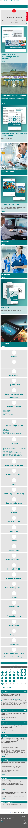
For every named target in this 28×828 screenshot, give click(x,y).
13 (13, 675)
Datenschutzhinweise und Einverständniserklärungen (14, 655)
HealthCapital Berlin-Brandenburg (13, 95)
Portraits (14, 541)
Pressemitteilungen (14, 616)
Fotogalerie (14, 635)
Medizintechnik (6, 241)
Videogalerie (14, 644)
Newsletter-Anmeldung (14, 559)
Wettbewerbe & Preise (14, 475)
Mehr (3, 61)
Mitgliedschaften (14, 385)
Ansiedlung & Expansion (14, 465)
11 (6, 675)
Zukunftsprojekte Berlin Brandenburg (14, 395)
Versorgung (5, 274)
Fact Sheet (14, 597)
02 (25, 669)
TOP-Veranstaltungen (14, 578)
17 (2, 678)
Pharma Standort (6, 410)
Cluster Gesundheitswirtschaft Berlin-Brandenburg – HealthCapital (8, 818)
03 (2, 672)
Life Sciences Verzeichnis (10, 204)
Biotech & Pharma (7, 171)
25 (6, 680)
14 (17, 675)
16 (25, 675)
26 (10, 680)
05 (10, 672)
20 (13, 678)
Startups (14, 512)
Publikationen (14, 625)
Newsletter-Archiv (14, 569)
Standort (14, 356)
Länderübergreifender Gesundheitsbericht (12, 455)
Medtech (4, 429)
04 (6, 672)
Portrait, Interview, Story (7, 416)
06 (13, 672)
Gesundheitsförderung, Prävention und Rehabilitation (14, 448)
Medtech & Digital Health (14, 426)
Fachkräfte (14, 484)
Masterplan (5, 307)
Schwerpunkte (14, 375)
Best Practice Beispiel (7, 451)
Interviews (14, 531)
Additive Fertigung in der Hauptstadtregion (12, 433)
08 (21, 672)
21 (17, 678)
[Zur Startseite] (11, 1)
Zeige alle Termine (6, 687)
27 (13, 680)
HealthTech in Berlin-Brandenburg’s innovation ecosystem (11, 56)
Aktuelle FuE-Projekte (7, 414)
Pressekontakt (14, 607)
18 (6, 678)
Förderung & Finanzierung (14, 494)
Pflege (4, 449)
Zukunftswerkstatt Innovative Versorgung (11, 452)
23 (25, 678)
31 (2, 683)
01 (21, 669)
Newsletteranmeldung (7, 802)
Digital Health (6, 343)
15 (21, 675)
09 (25, 672)
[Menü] (3, 6)
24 (2, 680)
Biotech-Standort (6, 411)
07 (17, 672)
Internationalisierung (14, 503)
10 (2, 675)
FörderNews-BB (14, 522)
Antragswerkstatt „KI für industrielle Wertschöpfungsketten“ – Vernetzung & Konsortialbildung (11, 696)
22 (21, 678)
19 (10, 678)
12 (10, 675)
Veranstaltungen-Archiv (14, 588)
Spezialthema (14, 550)
